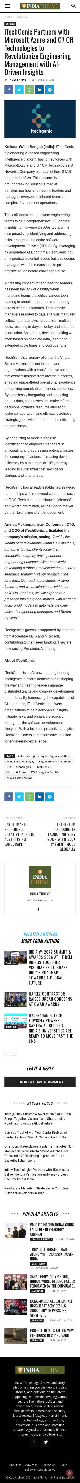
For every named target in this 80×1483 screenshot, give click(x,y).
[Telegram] (49, 89)
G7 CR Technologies (18, 766)
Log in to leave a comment (40, 1082)
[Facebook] (8, 89)
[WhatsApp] (29, 89)
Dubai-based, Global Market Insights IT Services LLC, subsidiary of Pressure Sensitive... (51, 1308)
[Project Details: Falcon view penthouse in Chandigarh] (15, 1336)
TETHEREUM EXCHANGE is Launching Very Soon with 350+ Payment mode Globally (61, 837)
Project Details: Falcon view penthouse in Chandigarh (52, 1333)
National (37, 1291)
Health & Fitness (42, 1239)
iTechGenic (43, 766)
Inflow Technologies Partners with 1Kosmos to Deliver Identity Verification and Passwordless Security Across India (36, 1174)
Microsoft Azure (16, 772)
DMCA (63, 1465)
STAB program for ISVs (45, 772)
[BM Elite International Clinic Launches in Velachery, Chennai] (15, 1230)
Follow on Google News (40, 1470)
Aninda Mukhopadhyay (20, 761)
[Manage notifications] (69, 1473)
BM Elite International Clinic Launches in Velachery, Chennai (52, 1229)
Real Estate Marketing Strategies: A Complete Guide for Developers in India (36, 1191)
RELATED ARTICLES (40, 933)
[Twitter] (19, 89)
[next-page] (14, 1053)
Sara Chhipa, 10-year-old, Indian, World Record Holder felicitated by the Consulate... (52, 1281)
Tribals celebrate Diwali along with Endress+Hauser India (51, 1254)
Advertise (31, 1465)
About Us (15, 1465)
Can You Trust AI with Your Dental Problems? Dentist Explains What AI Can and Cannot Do (35, 1135)
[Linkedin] (39, 89)
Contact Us (48, 1465)
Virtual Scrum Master (19, 777)
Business (22, 17)
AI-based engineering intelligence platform (44, 756)
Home (8, 17)
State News (39, 1264)
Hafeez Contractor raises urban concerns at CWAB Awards (50, 999)
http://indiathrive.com (40, 900)
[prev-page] (7, 1053)
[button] (7, 6)
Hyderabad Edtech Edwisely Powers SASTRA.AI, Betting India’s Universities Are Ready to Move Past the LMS (51, 1028)
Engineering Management (55, 761)
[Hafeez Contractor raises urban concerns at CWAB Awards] (15, 999)
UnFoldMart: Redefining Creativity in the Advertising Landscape (19, 834)
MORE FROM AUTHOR (40, 940)
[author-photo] (40, 887)
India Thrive (17, 79)
